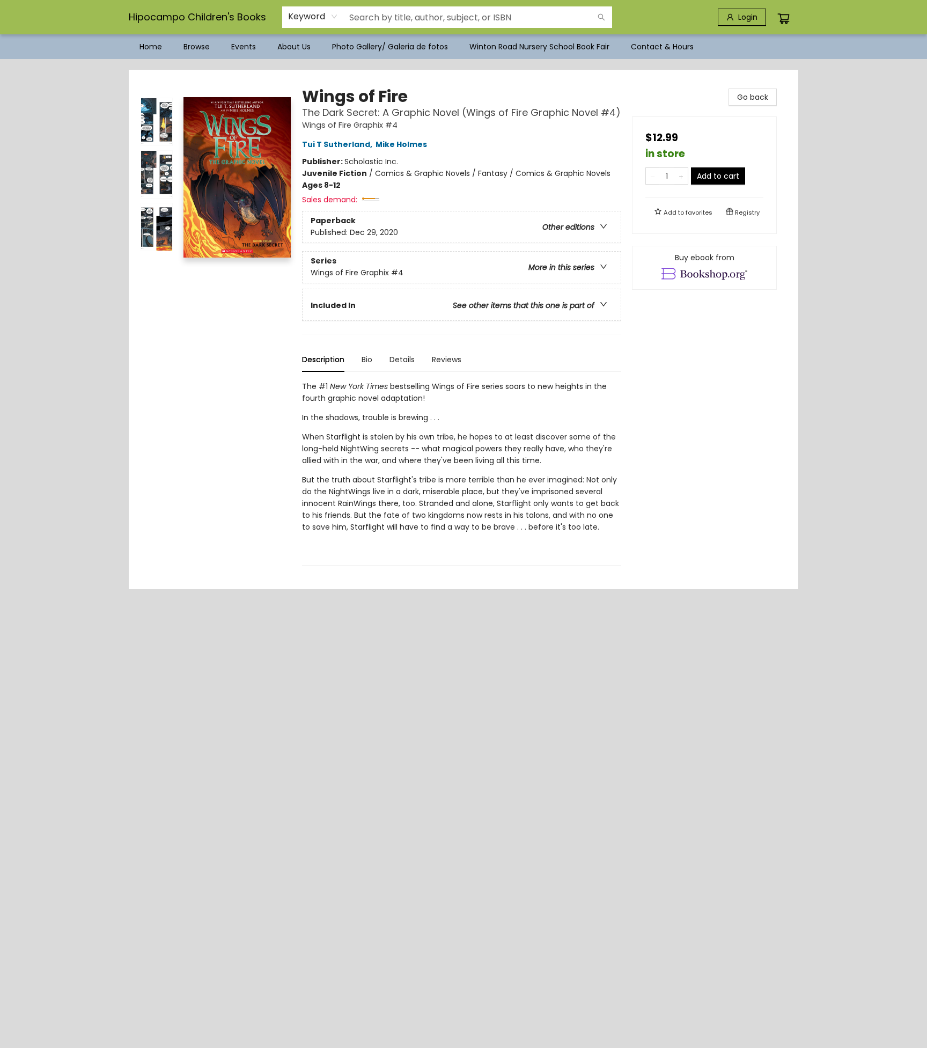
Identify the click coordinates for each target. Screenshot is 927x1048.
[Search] (601, 17)
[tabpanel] (461, 473)
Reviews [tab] (446, 359)
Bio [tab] (367, 359)
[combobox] (313, 16)
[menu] (463, 46)
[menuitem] (151, 46)
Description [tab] (323, 359)
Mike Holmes (401, 144)
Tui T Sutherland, (338, 144)
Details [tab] (402, 359)
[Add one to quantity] (681, 176)
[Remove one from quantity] (652, 176)
